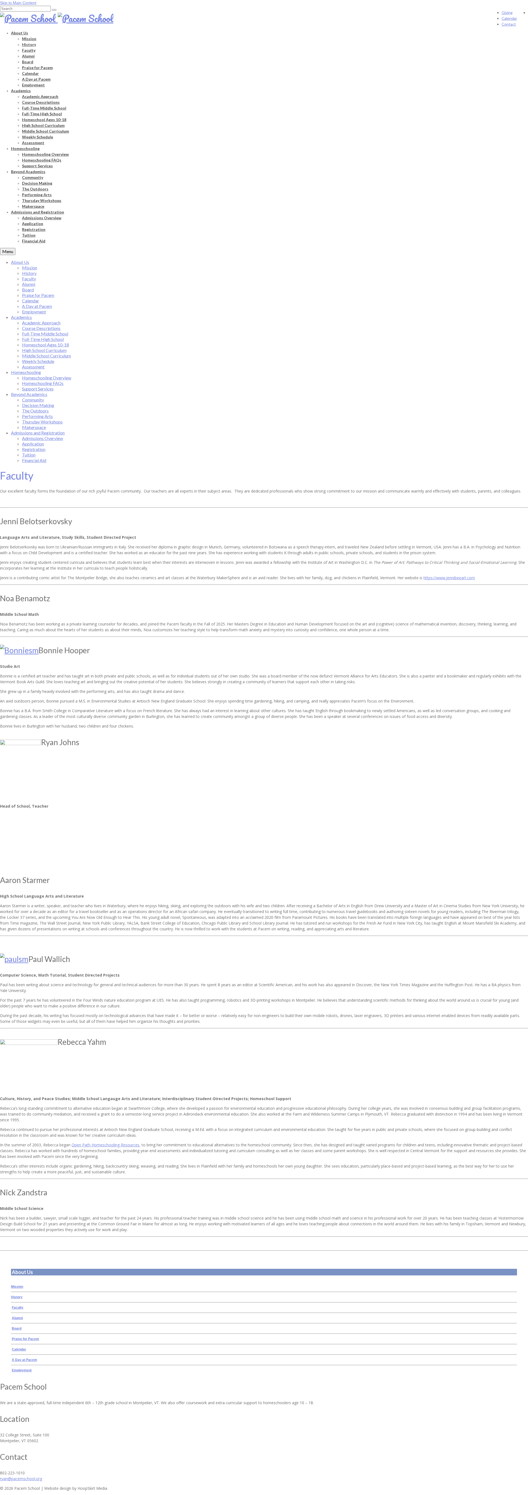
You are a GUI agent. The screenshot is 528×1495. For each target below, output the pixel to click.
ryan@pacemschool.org (21, 1478)
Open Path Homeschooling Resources (106, 1144)
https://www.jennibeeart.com (449, 577)
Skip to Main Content (18, 3)
